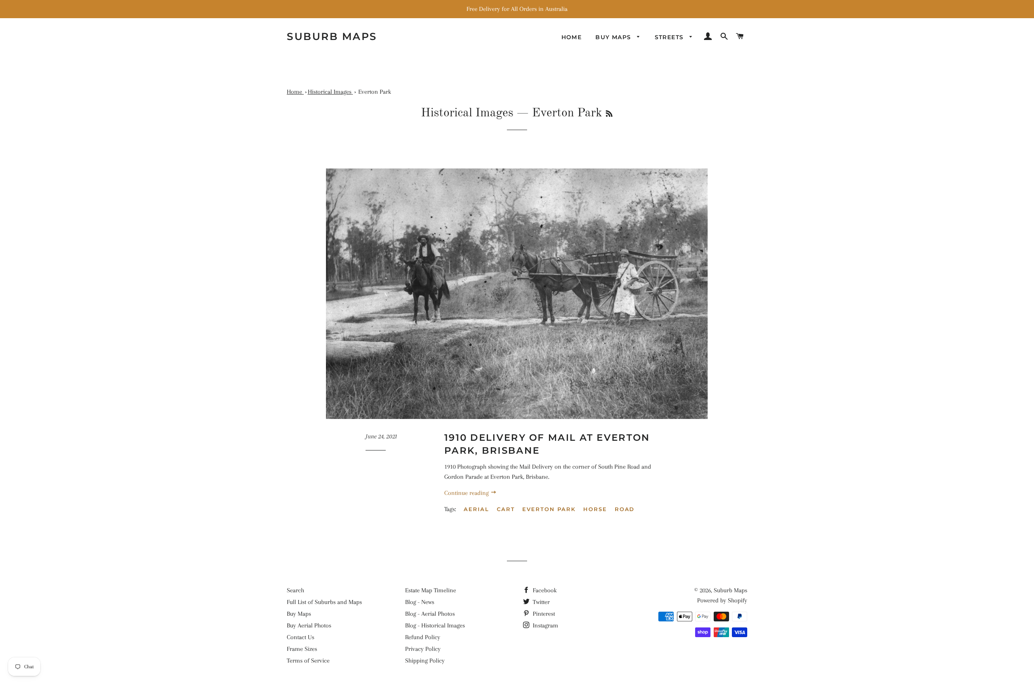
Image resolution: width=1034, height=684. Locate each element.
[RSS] (609, 114)
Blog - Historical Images (435, 625)
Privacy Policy (423, 648)
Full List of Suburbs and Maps (324, 602)
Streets (670, 37)
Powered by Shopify (722, 600)
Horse (595, 509)
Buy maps (614, 37)
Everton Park (548, 509)
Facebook (544, 590)
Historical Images (467, 113)
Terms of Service (308, 660)
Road (625, 509)
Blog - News (419, 602)
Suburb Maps (730, 590)
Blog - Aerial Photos (430, 613)
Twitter (540, 602)
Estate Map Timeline (430, 590)
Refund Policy (422, 637)
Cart (506, 509)
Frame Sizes (302, 648)
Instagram (544, 625)
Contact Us (300, 637)
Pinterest (543, 613)
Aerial (476, 509)
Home (571, 37)
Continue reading (467, 493)
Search (295, 590)
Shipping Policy (425, 660)
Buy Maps (299, 613)
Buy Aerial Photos (309, 625)
